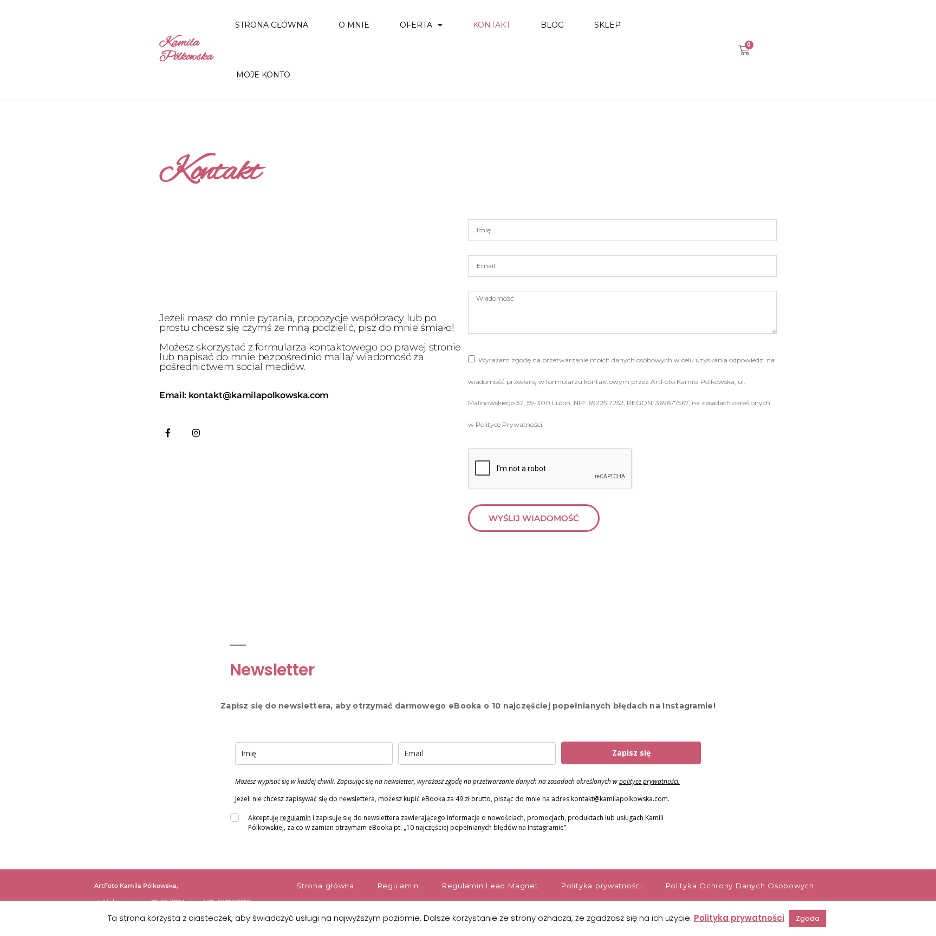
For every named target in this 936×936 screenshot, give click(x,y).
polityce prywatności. (649, 781)
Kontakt (491, 25)
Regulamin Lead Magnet (490, 885)
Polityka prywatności (601, 885)
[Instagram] (196, 432)
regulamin (295, 817)
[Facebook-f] (168, 432)
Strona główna (271, 25)
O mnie (354, 25)
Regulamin (398, 885)
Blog (552, 25)
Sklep (607, 25)
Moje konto (263, 75)
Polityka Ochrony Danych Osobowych (740, 885)
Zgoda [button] (808, 918)
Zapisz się (631, 753)
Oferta (416, 25)
